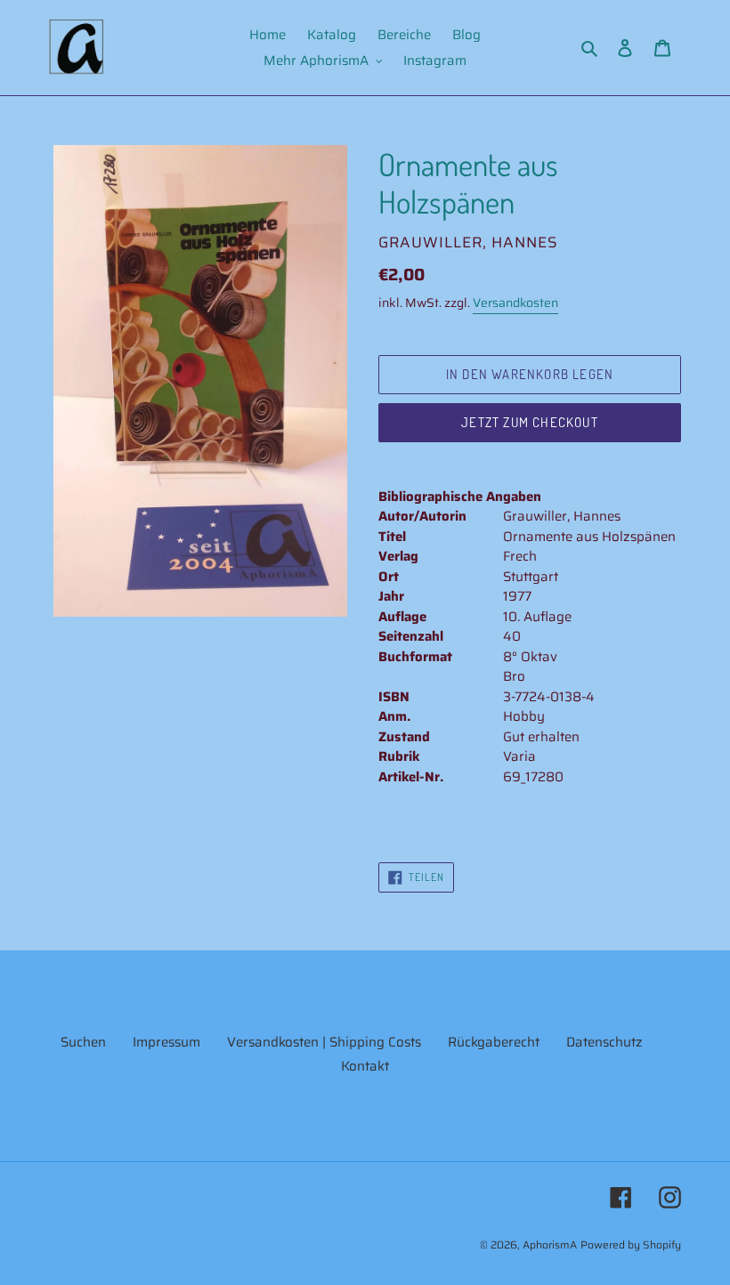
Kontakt (365, 1066)
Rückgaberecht (493, 1042)
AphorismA (550, 1244)
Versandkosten (515, 302)
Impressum (166, 1042)
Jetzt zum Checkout (529, 422)
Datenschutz (604, 1042)
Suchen (83, 1042)
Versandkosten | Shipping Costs (324, 1042)
